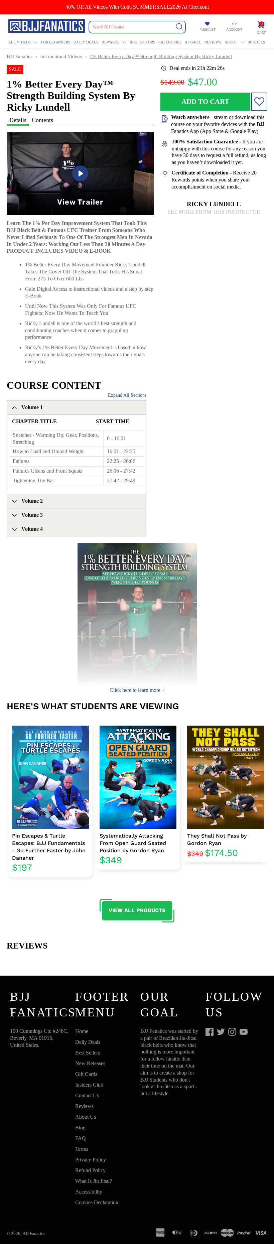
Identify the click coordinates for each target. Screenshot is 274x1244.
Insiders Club (89, 1085)
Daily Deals (86, 42)
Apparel (193, 42)
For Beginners (55, 42)
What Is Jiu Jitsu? (93, 1181)
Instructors (142, 42)
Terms (81, 1149)
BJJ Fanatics (19, 56)
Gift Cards (86, 1074)
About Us (85, 1117)
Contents (42, 120)
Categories (169, 42)
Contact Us (87, 1095)
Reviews (212, 42)
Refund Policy (90, 1170)
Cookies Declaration (96, 1202)
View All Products (137, 910)
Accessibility (88, 1192)
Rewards (110, 42)
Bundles (256, 42)
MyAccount (234, 26)
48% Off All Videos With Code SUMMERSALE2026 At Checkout (137, 7)
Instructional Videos (61, 56)
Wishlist (208, 29)
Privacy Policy (90, 1159)
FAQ (80, 1138)
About (231, 42)
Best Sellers (87, 1052)
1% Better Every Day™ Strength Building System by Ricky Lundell (161, 56)
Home (81, 1031)
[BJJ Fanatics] (47, 27)
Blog (80, 1127)
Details (17, 120)
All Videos (19, 42)
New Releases (90, 1063)
